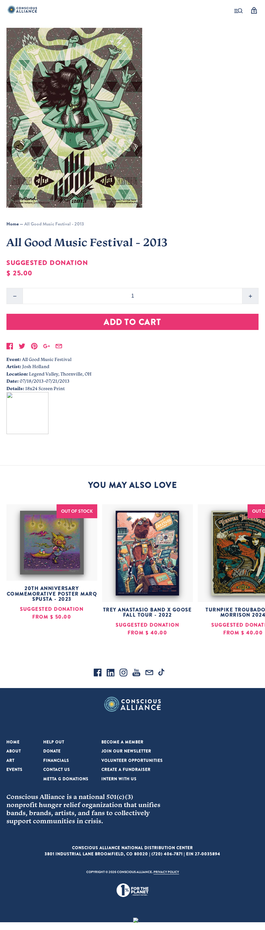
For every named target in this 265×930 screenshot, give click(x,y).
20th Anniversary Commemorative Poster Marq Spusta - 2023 (52, 593)
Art (10, 760)
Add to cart (132, 321)
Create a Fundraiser (126, 769)
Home (12, 224)
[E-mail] (149, 673)
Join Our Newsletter (126, 751)
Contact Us (56, 769)
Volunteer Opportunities (132, 760)
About (13, 751)
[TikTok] (162, 673)
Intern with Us (119, 779)
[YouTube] (136, 673)
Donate (52, 751)
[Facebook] (97, 673)
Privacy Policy (166, 872)
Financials (56, 760)
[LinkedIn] (110, 673)
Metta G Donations (66, 779)
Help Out (53, 742)
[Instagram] (123, 673)
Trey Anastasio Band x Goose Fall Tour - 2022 (147, 612)
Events (14, 769)
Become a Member (122, 742)
